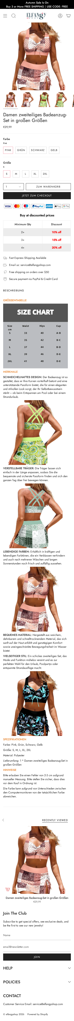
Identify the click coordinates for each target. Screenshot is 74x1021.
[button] (13, 16)
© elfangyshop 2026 (13, 1014)
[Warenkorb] (68, 16)
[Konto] (60, 16)
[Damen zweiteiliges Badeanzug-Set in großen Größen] (37, 860)
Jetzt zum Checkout (37, 195)
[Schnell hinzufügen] (7, 889)
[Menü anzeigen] (5, 16)
